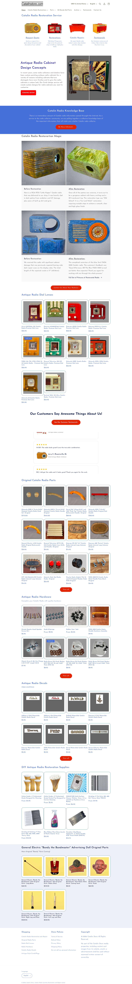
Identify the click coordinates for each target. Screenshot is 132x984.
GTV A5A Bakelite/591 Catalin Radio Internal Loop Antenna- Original (32, 579)
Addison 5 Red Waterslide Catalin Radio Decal (52, 716)
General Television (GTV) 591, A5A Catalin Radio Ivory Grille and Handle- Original (54, 545)
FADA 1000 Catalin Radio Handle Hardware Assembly (98, 630)
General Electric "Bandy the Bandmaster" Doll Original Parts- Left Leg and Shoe (53, 915)
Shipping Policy (56, 946)
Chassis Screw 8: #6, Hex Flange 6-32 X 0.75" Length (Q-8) (32, 662)
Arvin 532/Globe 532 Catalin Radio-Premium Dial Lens (31, 327)
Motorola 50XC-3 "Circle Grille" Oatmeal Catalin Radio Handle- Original (54, 511)
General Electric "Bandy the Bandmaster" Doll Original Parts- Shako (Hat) (53, 881)
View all (66, 589)
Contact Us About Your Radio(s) (66, 287)
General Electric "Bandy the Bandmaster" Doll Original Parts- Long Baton (31, 881)
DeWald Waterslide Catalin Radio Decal (75, 716)
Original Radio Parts (29, 940)
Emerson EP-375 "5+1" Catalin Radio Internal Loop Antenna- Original (76, 545)
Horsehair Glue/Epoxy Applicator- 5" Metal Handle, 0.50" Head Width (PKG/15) (76, 833)
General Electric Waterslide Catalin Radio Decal (98, 748)
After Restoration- (77, 259)
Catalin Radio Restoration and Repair (35, 936)
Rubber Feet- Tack (72, 629)
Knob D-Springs (49, 629)
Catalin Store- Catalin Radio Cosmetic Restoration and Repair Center (45, 982)
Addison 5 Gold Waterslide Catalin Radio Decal (30, 716)
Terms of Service (56, 936)
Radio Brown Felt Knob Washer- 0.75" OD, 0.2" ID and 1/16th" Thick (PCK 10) (54, 663)
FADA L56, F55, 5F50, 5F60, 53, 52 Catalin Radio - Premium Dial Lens (32, 363)
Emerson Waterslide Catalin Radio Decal (31, 748)
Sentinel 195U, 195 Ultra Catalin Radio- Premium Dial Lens (54, 396)
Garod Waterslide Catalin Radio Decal (77, 748)
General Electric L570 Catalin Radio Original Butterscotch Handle (31, 545)
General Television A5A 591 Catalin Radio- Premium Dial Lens (53, 363)
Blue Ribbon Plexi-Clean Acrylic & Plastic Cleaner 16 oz (54, 832)
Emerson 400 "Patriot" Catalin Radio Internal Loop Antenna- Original (99, 545)
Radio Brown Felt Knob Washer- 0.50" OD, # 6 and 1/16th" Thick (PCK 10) (99, 663)
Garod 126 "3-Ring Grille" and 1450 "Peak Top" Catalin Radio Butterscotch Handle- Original (76, 511)
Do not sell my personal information (63, 950)
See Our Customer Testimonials (65, 422)
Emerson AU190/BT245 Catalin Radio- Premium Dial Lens (54, 327)
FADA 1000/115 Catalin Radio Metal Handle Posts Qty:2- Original (98, 579)
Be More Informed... (66, 127)
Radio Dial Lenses (28, 943)
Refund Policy (56, 940)
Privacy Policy (56, 943)
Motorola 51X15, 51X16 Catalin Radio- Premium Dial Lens (98, 362)
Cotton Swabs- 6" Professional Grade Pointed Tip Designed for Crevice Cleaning (54, 798)
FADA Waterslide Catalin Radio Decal (54, 748)
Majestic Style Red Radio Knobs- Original (52, 578)
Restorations (55, 38)
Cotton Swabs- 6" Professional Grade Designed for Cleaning (31, 797)
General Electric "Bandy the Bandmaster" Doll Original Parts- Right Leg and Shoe (31, 915)
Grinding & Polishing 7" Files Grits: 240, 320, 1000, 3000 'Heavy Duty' (31, 833)
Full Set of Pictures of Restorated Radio (84, 277)
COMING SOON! (28, 92)
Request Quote (32, 38)
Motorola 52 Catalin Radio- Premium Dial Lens (31, 398)
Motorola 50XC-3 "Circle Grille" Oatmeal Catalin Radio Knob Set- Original (32, 511)
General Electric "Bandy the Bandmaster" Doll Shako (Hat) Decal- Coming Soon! (76, 881)
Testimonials (99, 38)
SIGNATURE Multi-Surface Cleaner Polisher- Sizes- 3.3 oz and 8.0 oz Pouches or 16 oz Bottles (76, 799)
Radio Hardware (27, 946)
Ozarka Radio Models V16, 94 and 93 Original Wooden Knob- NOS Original (76, 579)
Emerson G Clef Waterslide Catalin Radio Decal (98, 716)
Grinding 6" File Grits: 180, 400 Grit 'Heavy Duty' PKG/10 (99, 797)
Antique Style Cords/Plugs (30, 953)
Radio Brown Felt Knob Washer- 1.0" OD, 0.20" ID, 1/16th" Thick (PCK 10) (76, 663)
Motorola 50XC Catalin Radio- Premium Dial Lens (76, 362)
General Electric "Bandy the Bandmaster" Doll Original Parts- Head (98, 881)
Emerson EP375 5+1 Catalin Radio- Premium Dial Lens (98, 327)
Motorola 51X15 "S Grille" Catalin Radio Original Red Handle (98, 511)
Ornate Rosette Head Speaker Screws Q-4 (32, 630)
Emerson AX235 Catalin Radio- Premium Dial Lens (76, 327)
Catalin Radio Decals (29, 950)
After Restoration (77, 189)
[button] (38, 10)
